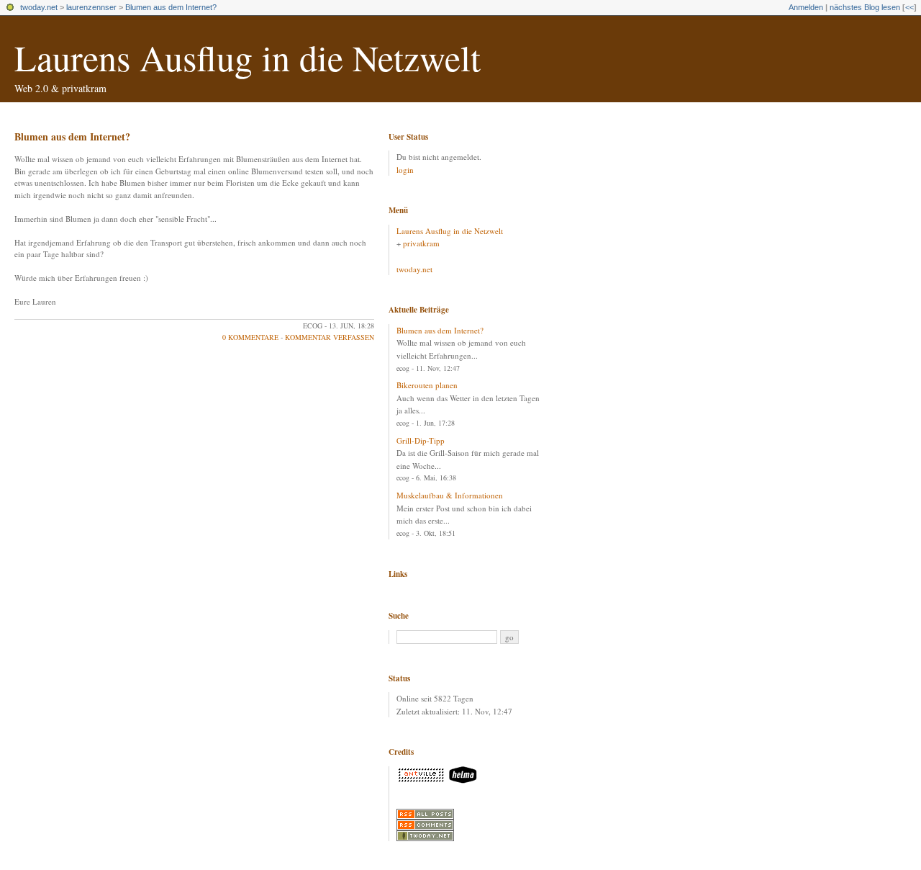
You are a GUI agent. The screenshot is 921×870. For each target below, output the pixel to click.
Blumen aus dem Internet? (171, 7)
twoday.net (39, 7)
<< (909, 7)
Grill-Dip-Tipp (420, 440)
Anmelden (806, 7)
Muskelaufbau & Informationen (449, 495)
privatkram (421, 243)
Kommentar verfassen (329, 337)
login (405, 169)
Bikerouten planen (427, 385)
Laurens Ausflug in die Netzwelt (247, 57)
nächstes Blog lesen (865, 7)
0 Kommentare (250, 337)
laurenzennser (91, 7)
